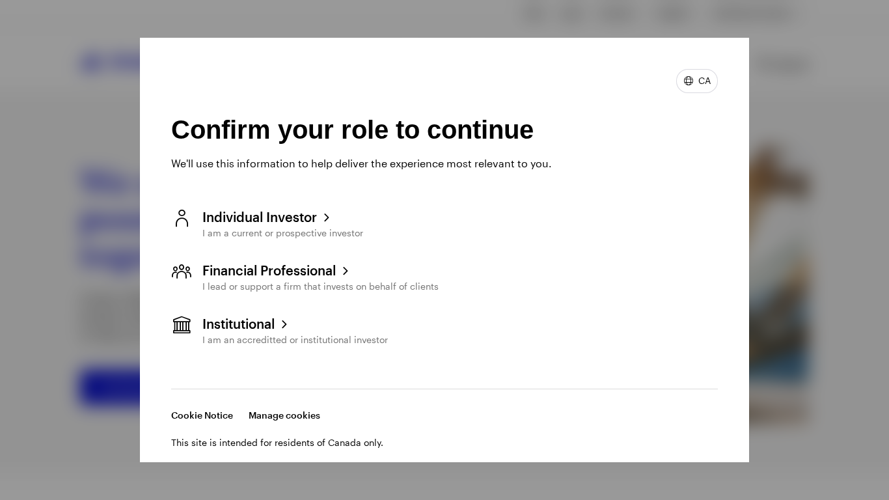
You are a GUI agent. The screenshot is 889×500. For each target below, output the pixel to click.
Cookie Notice (202, 415)
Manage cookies (284, 415)
